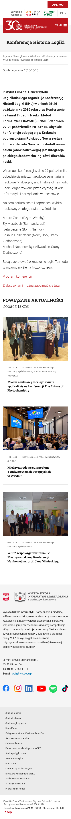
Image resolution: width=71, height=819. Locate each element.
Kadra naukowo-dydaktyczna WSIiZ (23, 748)
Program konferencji (17, 276)
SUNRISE (11, 461)
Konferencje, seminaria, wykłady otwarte (40, 457)
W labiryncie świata (15, 783)
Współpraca (12, 375)
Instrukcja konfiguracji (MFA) (19, 808)
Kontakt (60, 808)
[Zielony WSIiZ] (49, 13)
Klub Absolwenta (13, 743)
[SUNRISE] (33, 13)
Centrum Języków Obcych (18, 768)
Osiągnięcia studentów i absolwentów (24, 733)
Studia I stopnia (13, 713)
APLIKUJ (58, 4)
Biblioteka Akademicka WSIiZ (20, 773)
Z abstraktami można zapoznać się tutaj (31, 285)
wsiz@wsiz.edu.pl (22, 673)
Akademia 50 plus (14, 758)
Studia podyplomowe (15, 753)
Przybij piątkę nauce (15, 788)
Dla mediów (49, 808)
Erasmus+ (10, 763)
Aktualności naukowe (32, 367)
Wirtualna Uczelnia (16, 13)
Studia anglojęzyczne (16, 723)
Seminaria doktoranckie (17, 738)
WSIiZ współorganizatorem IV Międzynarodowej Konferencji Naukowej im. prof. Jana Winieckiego (33, 557)
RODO (38, 808)
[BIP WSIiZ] (8, 812)
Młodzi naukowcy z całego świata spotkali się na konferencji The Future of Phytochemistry (35, 386)
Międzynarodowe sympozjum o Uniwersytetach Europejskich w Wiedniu (29, 472)
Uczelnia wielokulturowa (44, 371)
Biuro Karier (11, 728)
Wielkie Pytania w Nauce (17, 778)
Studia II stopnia (13, 718)
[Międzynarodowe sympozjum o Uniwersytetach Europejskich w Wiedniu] (35, 428)
